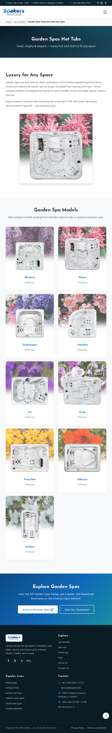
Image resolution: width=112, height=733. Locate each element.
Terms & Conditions (96, 727)
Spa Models (19, 21)
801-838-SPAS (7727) (82, 3)
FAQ (60, 657)
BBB (28, 660)
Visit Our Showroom (76, 609)
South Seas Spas (14, 703)
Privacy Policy (77, 727)
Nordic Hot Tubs (14, 692)
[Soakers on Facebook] (98, 3)
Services (62, 647)
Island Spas (11, 682)
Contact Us (63, 667)
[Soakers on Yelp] (105, 3)
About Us (63, 662)
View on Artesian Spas (36, 609)
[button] (106, 716)
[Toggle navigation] (105, 12)
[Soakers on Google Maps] (102, 3)
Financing (63, 652)
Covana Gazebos (14, 708)
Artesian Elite (12, 687)
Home (8, 21)
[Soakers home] (30, 638)
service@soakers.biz (70, 687)
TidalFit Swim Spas (15, 698)
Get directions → (66, 707)
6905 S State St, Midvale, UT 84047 (48, 3)
